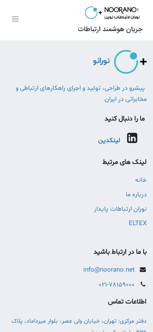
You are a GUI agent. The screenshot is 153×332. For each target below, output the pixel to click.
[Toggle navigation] (15, 19)
